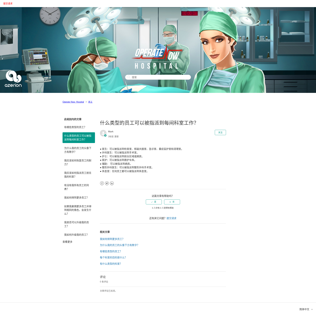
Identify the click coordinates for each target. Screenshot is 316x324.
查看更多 (67, 241)
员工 (90, 102)
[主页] (13, 90)
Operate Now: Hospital (73, 102)
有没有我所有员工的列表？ (76, 187)
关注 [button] (220, 132)
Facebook (102, 183)
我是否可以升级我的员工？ (76, 224)
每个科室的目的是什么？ (113, 257)
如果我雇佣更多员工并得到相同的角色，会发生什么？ (77, 210)
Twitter (107, 183)
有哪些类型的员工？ (75, 127)
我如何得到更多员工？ (76, 197)
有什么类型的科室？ (111, 263)
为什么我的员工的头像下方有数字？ (77, 150)
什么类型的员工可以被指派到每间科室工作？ (77, 137)
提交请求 (8, 3)
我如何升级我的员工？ (76, 234)
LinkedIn (112, 183)
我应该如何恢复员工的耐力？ (77, 162)
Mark (110, 131)
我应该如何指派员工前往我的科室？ (77, 174)
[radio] (154, 201)
